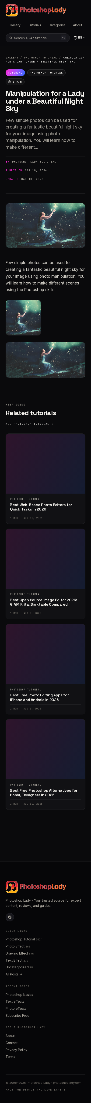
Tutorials (34, 25)
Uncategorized (19, 967)
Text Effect (17, 960)
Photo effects (16, 1008)
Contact (12, 1043)
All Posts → (14, 974)
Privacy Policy (16, 1050)
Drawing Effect (20, 953)
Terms (10, 1057)
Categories (57, 25)
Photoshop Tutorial (40, 57)
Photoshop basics (19, 995)
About (77, 25)
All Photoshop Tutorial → (29, 423)
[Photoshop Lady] (36, 10)
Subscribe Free (17, 1015)
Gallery (15, 25)
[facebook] (10, 917)
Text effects (15, 1001)
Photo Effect (18, 946)
